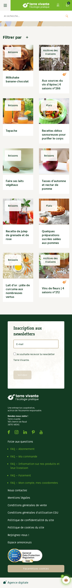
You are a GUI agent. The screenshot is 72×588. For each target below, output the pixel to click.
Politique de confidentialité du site (31, 520)
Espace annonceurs (20, 542)
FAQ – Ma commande (23, 456)
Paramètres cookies (36, 568)
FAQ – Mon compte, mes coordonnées (34, 483)
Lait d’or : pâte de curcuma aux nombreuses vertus (18, 291)
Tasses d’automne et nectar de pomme (54, 185)
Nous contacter (17, 490)
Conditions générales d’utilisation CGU (33, 512)
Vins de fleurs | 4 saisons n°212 (53, 290)
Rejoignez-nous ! (18, 535)
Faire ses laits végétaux (15, 183)
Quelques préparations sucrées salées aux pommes (51, 237)
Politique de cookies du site (26, 527)
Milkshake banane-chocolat (17, 79)
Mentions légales (19, 498)
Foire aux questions (20, 442)
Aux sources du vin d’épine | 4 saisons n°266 (52, 84)
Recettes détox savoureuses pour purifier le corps (54, 134)
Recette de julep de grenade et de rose (17, 235)
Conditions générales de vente (27, 505)
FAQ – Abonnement (22, 449)
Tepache (11, 130)
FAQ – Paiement (20, 475)
